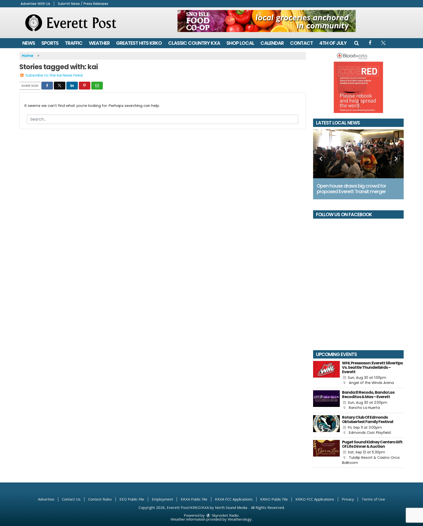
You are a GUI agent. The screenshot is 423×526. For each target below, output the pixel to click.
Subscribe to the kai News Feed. (54, 75)
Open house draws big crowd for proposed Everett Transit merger (351, 189)
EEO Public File (131, 499)
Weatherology (240, 519)
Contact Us (71, 499)
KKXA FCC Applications (234, 499)
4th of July (333, 43)
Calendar (272, 43)
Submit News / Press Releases (83, 3)
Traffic (73, 43)
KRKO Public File (274, 499)
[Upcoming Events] (326, 373)
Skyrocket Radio (225, 515)
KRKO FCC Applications (314, 499)
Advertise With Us (35, 3)
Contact (301, 43)
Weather (99, 43)
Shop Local (240, 43)
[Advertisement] (266, 21)
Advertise (46, 499)
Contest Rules (100, 499)
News (28, 43)
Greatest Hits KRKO (139, 43)
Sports (50, 43)
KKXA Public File (194, 499)
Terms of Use (373, 499)
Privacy (348, 499)
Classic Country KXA (194, 43)
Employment (162, 499)
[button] (356, 43)
